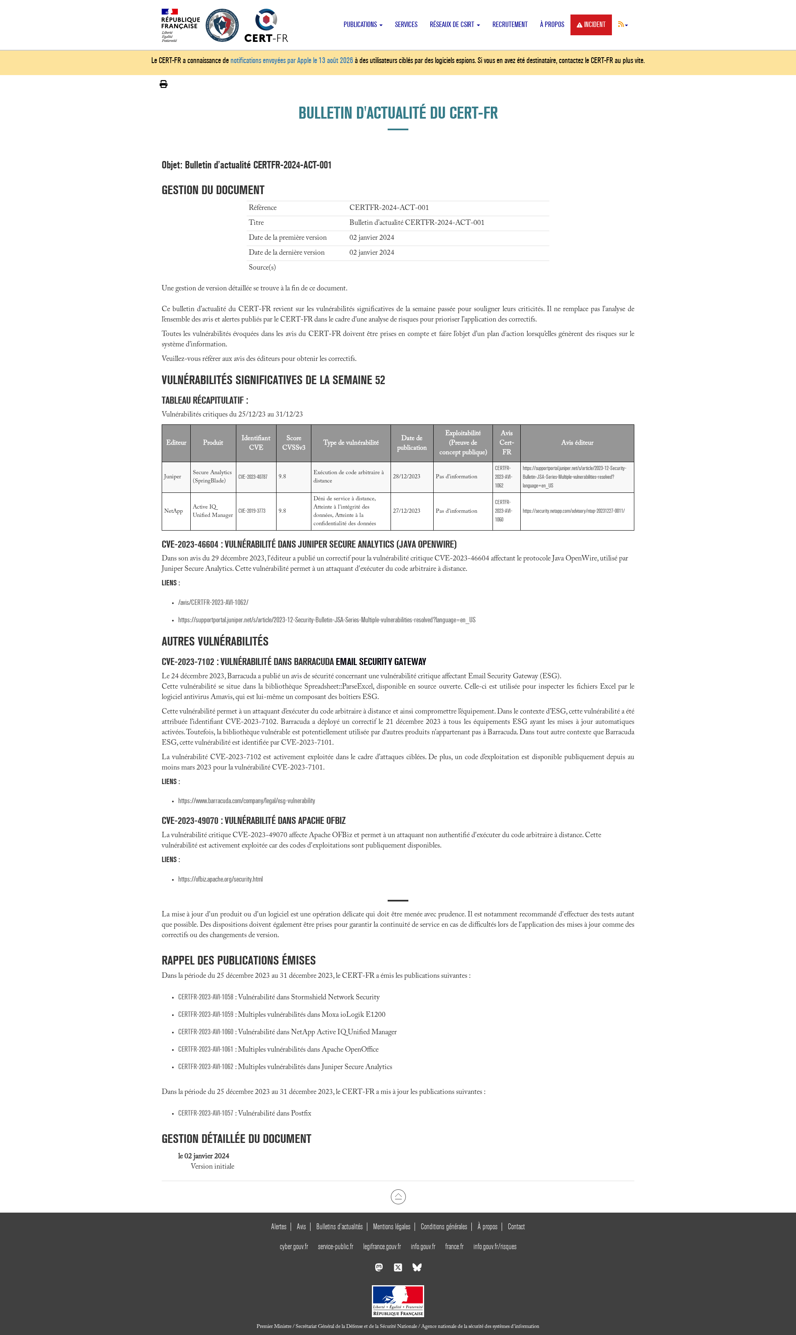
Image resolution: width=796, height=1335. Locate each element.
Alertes (278, 1226)
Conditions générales (444, 1226)
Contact (516, 1226)
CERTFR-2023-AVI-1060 (503, 511)
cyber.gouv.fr (294, 1246)
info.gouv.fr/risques (495, 1246)
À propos (552, 24)
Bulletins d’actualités (339, 1226)
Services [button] (406, 24)
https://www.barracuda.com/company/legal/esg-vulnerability (246, 801)
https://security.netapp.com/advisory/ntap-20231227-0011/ (574, 510)
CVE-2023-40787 (252, 476)
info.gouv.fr (423, 1246)
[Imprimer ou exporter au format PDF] (163, 84)
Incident (595, 24)
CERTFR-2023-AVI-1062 (503, 477)
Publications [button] (361, 24)
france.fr (454, 1246)
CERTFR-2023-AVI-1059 (205, 1014)
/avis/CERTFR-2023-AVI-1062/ (213, 602)
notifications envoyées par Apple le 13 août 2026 (292, 60)
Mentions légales (391, 1226)
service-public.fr (335, 1246)
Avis (301, 1226)
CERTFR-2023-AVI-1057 (205, 1113)
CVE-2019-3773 (251, 510)
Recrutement (510, 24)
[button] (623, 24)
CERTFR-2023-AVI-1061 (205, 1049)
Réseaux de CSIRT (453, 24)
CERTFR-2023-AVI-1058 (205, 997)
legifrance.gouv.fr (382, 1246)
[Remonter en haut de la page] (398, 1196)
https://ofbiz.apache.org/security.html (220, 879)
